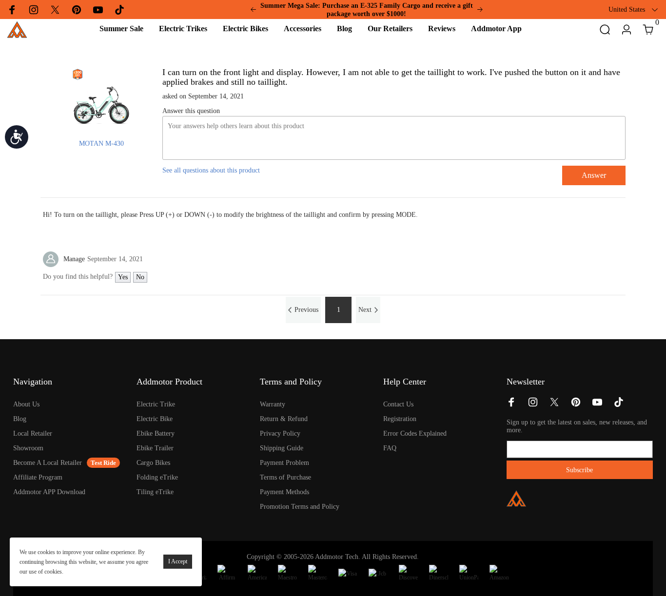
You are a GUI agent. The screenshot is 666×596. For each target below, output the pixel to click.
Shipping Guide (281, 448)
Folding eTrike (157, 477)
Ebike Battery (156, 433)
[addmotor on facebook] (511, 405)
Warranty (272, 404)
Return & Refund (284, 419)
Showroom (28, 448)
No (140, 277)
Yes (123, 277)
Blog (19, 419)
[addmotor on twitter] (554, 405)
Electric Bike (155, 419)
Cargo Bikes (153, 462)
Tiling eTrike (155, 492)
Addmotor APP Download (49, 492)
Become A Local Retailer (47, 462)
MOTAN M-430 (101, 143)
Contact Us (398, 404)
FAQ (389, 448)
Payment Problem (284, 462)
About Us (26, 404)
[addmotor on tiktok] (619, 405)
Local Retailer (32, 433)
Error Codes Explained (415, 433)
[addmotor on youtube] (597, 405)
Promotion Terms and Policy (299, 506)
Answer (594, 175)
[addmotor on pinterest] (576, 405)
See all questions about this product (211, 170)
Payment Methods (284, 492)
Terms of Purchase (285, 477)
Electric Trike (156, 404)
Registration (399, 419)
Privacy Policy (280, 433)
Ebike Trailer (155, 448)
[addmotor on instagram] (533, 405)
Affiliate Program (37, 477)
